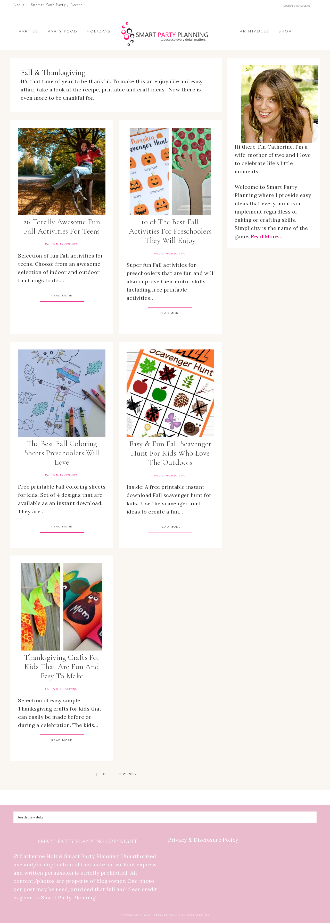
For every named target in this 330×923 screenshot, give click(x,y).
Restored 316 (198, 915)
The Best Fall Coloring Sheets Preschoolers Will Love (62, 453)
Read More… (266, 236)
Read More (61, 295)
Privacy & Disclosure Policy (203, 839)
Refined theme (167, 915)
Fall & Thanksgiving (61, 244)
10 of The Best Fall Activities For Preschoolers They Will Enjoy (170, 231)
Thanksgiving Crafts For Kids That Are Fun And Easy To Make (62, 667)
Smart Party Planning (165, 34)
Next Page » (128, 774)
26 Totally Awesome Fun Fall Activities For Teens (61, 226)
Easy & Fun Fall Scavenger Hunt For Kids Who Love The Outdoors (170, 453)
